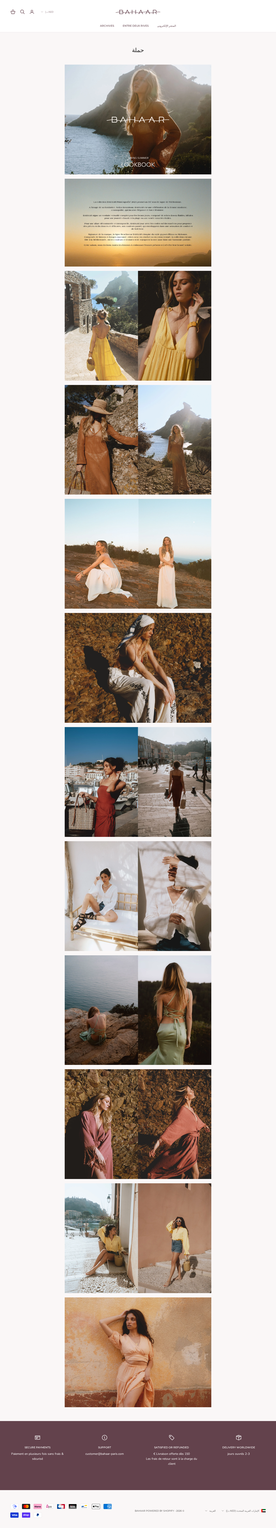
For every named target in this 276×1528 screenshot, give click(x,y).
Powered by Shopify (160, 1510)
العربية (212, 1510)
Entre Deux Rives (136, 25)
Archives (107, 25)
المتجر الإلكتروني (166, 25)
